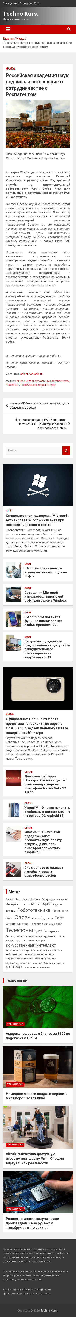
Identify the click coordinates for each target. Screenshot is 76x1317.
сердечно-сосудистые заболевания (37, 963)
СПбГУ (65, 911)
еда (18, 940)
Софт (9, 510)
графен (61, 936)
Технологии (16, 980)
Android (10, 899)
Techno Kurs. (20, 13)
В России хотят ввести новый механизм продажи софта (45, 572)
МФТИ (46, 904)
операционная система (39, 954)
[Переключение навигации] (8, 29)
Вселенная (62, 899)
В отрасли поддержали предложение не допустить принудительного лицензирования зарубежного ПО (47, 649)
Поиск (66, 450)
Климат (25, 905)
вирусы (38, 936)
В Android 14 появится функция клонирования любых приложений (43, 621)
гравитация (50, 936)
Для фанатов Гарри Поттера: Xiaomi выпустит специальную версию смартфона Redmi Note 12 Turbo (45, 784)
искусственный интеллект (31, 945)
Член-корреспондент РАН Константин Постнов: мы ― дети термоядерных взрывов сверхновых (40, 424)
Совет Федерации (42, 918)
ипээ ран (40, 940)
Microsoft (22, 899)
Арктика (35, 899)
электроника (43, 967)
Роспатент (12, 384)
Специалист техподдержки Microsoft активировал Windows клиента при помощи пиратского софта (37, 520)
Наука (10, 68)
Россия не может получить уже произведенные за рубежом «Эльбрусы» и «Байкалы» (32, 1223)
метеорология (28, 950)
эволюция (30, 967)
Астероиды (48, 899)
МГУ (35, 904)
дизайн (10, 940)
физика (60, 963)
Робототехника (33, 910)
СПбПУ (9, 918)
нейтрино (11, 954)
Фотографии (51, 931)
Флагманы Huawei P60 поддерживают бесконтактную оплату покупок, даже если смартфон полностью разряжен (43, 842)
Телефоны (19, 930)
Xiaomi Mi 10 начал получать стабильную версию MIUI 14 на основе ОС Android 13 (47, 812)
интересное (28, 940)
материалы (13, 950)
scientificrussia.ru (31, 374)
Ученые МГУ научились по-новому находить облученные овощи (40, 405)
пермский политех (19, 958)
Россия (56, 911)
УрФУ (38, 931)
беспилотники (14, 936)
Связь (10, 714)
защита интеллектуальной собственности (42, 381)
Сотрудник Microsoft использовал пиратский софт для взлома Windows (45, 597)
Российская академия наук (37, 384)
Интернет (13, 904)
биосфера (28, 936)
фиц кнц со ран (14, 967)
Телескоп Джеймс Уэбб (46, 924)
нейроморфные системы (49, 950)
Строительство (17, 924)
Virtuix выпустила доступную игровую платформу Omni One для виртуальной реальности (35, 1158)
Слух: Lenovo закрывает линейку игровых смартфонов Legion (44, 872)
